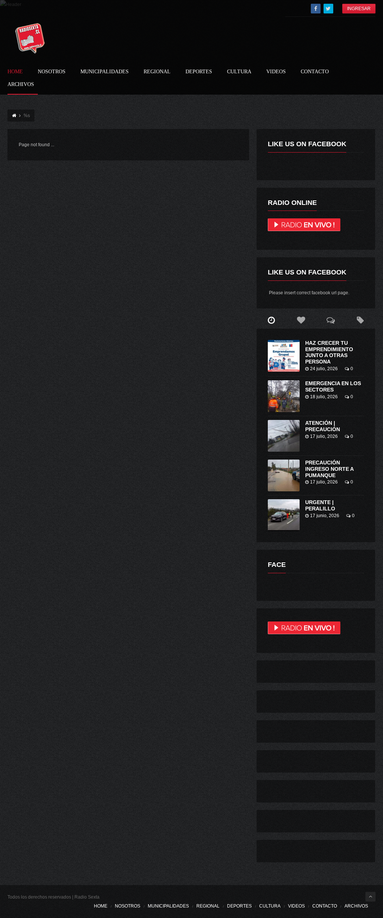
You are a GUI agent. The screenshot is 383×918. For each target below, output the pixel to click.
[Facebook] (316, 8)
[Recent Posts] (271, 320)
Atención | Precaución (322, 426)
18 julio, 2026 (324, 396)
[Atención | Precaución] (284, 436)
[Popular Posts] (301, 320)
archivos (20, 84)
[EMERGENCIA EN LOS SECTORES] (284, 396)
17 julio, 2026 (324, 436)
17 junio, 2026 (324, 515)
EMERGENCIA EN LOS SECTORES (333, 386)
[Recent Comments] (331, 320)
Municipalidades (104, 71)
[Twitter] (328, 8)
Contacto (315, 71)
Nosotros (51, 71)
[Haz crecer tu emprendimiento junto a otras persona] (284, 356)
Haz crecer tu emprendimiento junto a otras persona (329, 352)
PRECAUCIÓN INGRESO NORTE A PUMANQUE (329, 469)
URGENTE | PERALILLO (320, 505)
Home (15, 71)
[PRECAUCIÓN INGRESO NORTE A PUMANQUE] (284, 475)
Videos (276, 71)
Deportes (199, 71)
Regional (157, 71)
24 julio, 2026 (324, 368)
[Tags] (360, 320)
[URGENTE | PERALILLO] (284, 515)
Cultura (239, 71)
